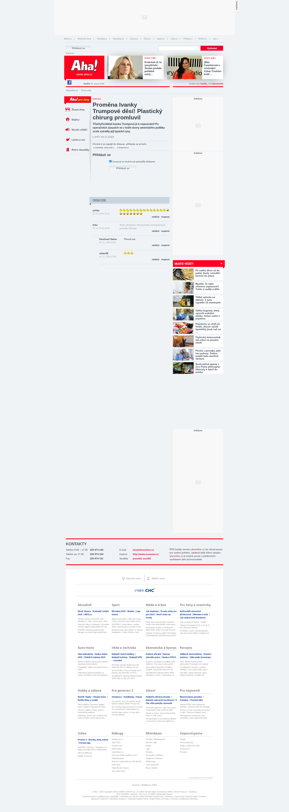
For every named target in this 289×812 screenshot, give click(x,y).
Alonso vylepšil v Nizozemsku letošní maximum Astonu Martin (93, 663)
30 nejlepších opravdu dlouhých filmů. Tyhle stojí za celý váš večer (127, 677)
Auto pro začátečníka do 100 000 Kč (126, 761)
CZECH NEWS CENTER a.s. (124, 792)
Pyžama (149, 752)
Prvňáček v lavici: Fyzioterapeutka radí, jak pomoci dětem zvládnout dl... (195, 632)
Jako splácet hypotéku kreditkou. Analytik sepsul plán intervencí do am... (159, 668)
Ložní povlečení (152, 765)
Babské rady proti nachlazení (160, 700)
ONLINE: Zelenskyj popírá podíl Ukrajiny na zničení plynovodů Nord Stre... (92, 631)
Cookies (202, 796)
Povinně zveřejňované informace (184, 799)
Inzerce (135, 785)
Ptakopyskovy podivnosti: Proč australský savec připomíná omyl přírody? (193, 717)
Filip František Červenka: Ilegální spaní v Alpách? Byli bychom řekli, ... (92, 705)
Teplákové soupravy (154, 758)
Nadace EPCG (169, 657)
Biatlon (131, 611)
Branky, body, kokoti (98, 740)
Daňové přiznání (154, 654)
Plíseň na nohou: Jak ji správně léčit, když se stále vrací (160, 714)
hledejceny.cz (117, 739)
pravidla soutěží (142, 558)
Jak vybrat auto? (118, 771)
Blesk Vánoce (84, 611)
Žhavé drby (78, 109)
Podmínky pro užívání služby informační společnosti (141, 796)
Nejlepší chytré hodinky (123, 654)
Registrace (70, 53)
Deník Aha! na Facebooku (69, 82)
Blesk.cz (68, 39)
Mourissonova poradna (191, 697)
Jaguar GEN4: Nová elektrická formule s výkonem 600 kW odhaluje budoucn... (194, 705)
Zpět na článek (104, 137)
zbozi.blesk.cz (117, 752)
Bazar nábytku (152, 768)
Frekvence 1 (185, 749)
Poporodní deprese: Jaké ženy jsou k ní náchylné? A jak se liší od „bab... (161, 709)
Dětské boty (151, 761)
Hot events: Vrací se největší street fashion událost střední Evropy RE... (126, 702)
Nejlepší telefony (120, 657)
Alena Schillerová (85, 753)
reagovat (165, 217)
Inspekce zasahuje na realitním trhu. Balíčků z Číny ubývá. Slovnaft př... (160, 663)
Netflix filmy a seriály (88, 700)
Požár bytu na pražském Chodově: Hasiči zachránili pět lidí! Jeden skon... (161, 623)
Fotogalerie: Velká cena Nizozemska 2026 (92, 668)
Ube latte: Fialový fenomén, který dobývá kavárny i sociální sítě (193, 674)
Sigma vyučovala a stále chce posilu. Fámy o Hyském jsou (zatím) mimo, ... (127, 620)
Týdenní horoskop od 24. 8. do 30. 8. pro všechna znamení (195, 626)
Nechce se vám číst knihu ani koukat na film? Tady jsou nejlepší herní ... (195, 711)
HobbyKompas (118, 758)
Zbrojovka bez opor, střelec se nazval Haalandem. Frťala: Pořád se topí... (127, 631)
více (215, 39)
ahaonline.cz (198, 549)
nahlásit (155, 217)
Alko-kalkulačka (86, 654)
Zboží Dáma (117, 749)
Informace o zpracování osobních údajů (181, 796)
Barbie (148, 746)
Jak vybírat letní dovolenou (193, 618)
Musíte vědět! (79, 129)
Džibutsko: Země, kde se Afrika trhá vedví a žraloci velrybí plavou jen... (92, 717)
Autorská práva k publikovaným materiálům (101, 796)
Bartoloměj (218, 84)
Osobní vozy (117, 746)
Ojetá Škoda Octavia (120, 768)
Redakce (146, 785)
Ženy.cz (147, 39)
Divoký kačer (100, 697)
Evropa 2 (183, 752)
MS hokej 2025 (119, 611)
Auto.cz (174, 39)
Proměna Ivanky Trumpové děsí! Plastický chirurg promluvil (127, 111)
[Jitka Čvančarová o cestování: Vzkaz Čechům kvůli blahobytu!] (185, 68)
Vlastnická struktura (118, 799)
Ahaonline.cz (72, 90)
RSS (154, 785)
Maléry (75, 119)
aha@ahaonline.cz (143, 549)
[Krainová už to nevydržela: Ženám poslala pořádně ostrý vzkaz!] (126, 68)
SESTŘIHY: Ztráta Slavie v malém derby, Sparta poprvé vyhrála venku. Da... (126, 625)
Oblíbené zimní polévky (191, 654)
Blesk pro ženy (84, 39)
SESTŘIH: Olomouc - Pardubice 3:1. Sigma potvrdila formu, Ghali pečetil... (93, 748)
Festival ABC (196, 700)
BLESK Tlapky (85, 697)
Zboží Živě (116, 742)
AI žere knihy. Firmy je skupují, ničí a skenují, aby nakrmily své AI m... (126, 671)
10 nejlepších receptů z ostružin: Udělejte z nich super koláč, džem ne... (193, 668)
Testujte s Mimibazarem (155, 739)
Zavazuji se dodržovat (133, 161)
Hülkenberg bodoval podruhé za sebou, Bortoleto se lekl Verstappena (92, 674)
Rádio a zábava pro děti (189, 746)
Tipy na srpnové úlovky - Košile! (193, 622)
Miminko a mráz (201, 614)
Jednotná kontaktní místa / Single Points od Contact (148, 799)
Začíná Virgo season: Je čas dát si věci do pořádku (126, 713)
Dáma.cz (134, 39)
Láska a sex (78, 139)
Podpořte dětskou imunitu (158, 697)
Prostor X (82, 740)
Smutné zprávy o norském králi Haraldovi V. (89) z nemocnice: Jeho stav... (92, 620)
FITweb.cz (187, 39)
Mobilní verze (158, 578)
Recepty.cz (102, 39)
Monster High (151, 742)
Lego (148, 749)
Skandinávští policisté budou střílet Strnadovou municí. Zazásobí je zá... (161, 674)
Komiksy (184, 700)
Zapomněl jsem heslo (104, 148)
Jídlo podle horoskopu (200, 657)
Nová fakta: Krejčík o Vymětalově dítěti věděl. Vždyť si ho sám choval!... (161, 629)
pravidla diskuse (145, 161)
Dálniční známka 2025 (94, 657)
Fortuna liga (84, 743)
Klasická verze (133, 578)
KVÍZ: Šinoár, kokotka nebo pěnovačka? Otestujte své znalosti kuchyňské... (194, 663)
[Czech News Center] (150, 590)
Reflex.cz (203, 39)
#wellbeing (129, 697)
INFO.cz (88, 614)
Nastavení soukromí (99, 799)
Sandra (203, 84)
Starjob (183, 739)
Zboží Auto (116, 765)
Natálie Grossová (85, 756)
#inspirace (117, 697)
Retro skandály (80, 149)
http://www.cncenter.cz (146, 554)
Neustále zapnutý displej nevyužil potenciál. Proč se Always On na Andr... (125, 666)
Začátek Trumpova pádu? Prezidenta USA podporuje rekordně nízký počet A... (161, 634)
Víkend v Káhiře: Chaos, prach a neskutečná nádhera (91, 711)
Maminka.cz (118, 39)
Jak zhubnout (152, 611)
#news (139, 697)
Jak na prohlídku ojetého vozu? (124, 755)
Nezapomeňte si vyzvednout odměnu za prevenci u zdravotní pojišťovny (161, 720)
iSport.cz (161, 39)
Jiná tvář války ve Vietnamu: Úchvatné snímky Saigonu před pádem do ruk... (93, 625)
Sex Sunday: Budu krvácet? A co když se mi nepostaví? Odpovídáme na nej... (127, 708)
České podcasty (186, 742)
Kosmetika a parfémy (154, 755)
